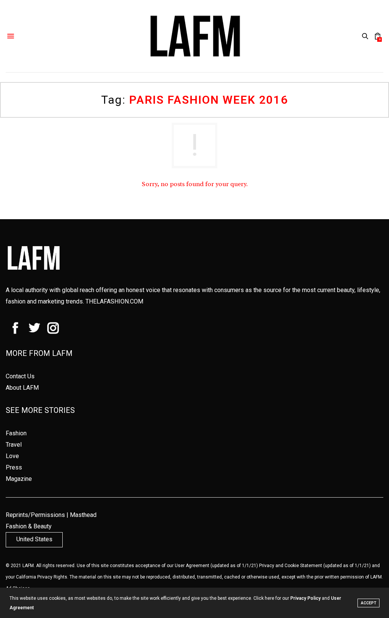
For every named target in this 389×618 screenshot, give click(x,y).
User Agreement (192, 565)
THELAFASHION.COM (114, 301)
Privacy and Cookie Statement (290, 565)
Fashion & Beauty (29, 526)
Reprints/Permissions (35, 514)
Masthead (83, 514)
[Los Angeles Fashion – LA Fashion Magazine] (194, 36)
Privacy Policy (305, 598)
